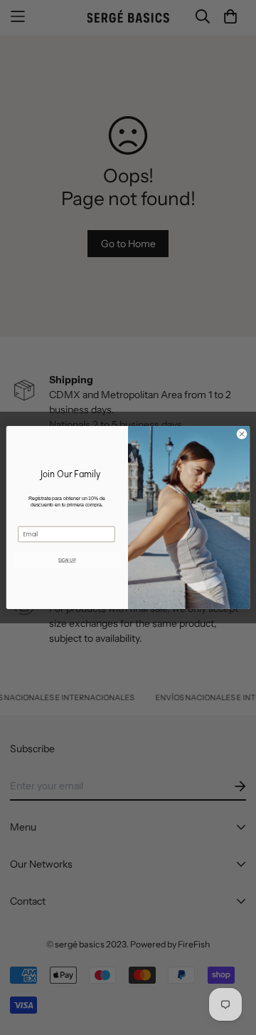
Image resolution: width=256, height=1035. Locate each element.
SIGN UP (67, 560)
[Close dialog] (241, 434)
